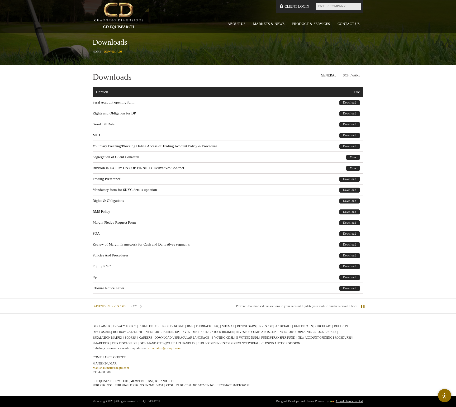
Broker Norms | (174, 326)
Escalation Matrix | (108, 337)
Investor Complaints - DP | (257, 332)
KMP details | (304, 326)
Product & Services (311, 24)
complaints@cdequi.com (164, 348)
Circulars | (324, 326)
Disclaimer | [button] (102, 326)
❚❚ (362, 306)
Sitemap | (229, 326)
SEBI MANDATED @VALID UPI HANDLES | (168, 343)
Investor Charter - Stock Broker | (208, 332)
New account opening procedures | (326, 337)
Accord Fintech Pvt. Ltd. (349, 401)
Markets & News (269, 24)
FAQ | (217, 326)
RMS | (191, 326)
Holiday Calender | (128, 332)
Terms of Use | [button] (150, 326)
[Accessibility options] (444, 395)
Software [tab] (352, 75)
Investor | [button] (266, 326)
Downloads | (247, 326)
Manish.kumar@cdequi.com (111, 367)
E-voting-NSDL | (248, 337)
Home (97, 51)
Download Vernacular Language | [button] (183, 337)
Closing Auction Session (280, 343)
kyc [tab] (133, 306)
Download (349, 102)
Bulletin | (342, 326)
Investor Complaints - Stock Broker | (308, 332)
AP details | (284, 326)
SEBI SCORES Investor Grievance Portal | (229, 343)
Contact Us (348, 24)
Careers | (146, 337)
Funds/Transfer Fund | (279, 337)
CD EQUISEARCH (119, 16)
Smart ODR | (102, 343)
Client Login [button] (297, 6)
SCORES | (131, 337)
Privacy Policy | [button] (125, 326)
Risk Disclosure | (126, 343)
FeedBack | (204, 326)
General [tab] (329, 75)
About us (236, 24)
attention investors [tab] (110, 306)
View (353, 157)
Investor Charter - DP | (163, 332)
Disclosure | (102, 332)
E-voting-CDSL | (224, 337)
